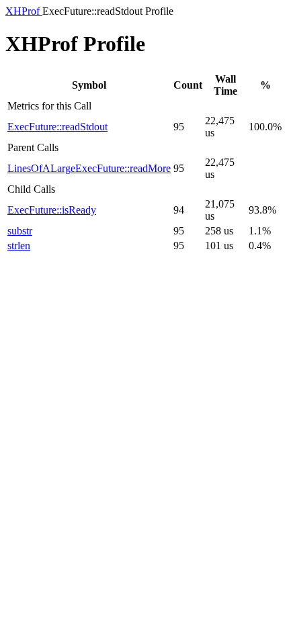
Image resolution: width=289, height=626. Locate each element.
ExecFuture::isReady (51, 210)
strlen (18, 245)
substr (19, 230)
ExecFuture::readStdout (57, 126)
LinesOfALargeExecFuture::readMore (89, 168)
